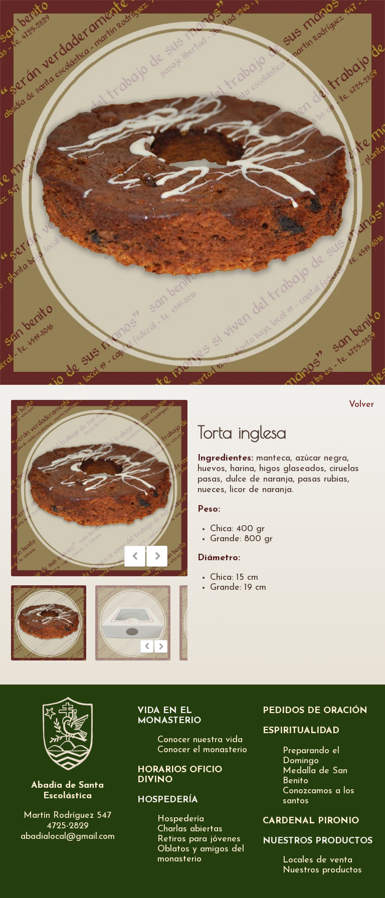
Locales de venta (317, 860)
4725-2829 (68, 826)
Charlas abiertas (190, 829)
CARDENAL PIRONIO (311, 821)
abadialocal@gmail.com (68, 836)
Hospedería (180, 819)
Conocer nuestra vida (200, 740)
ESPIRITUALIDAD (301, 731)
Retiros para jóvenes (199, 839)
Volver (361, 404)
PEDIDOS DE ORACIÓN (315, 711)
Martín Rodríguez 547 (67, 815)
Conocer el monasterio (202, 750)
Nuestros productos (322, 870)
